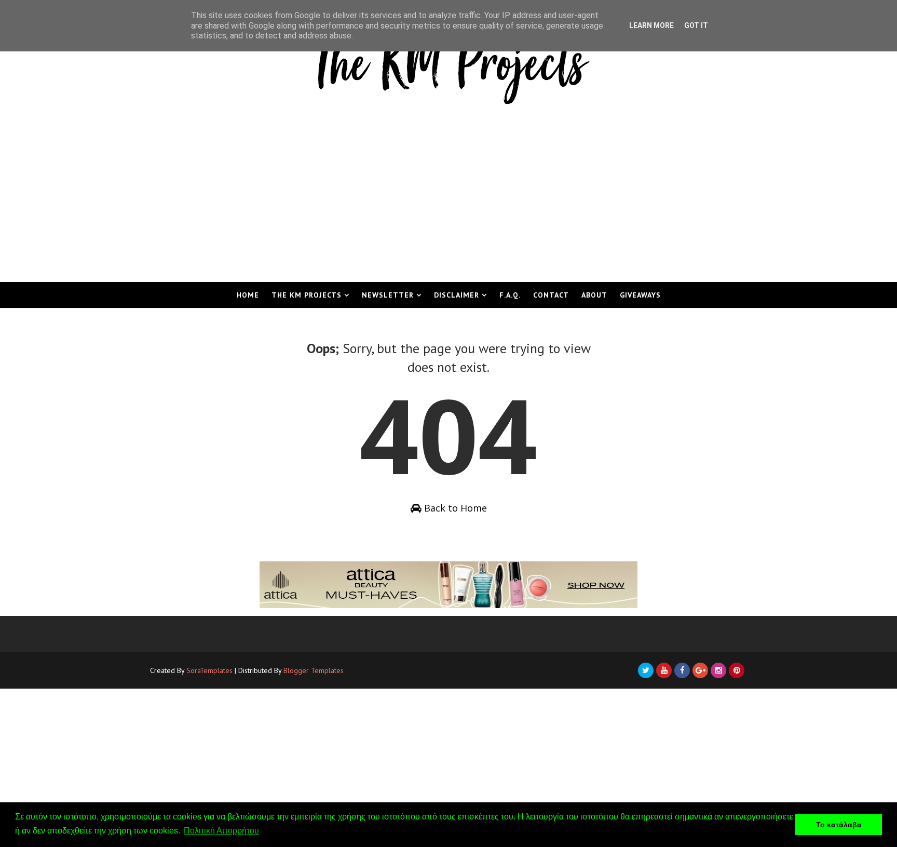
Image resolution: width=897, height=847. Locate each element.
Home (248, 295)
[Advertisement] (448, 204)
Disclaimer (456, 295)
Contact (551, 295)
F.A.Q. (510, 295)
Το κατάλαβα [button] (839, 825)
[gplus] (700, 670)
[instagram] (718, 670)
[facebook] (682, 670)
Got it (696, 25)
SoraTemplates (209, 670)
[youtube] (664, 670)
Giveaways (640, 295)
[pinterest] (736, 670)
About (594, 295)
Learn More (651, 25)
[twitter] (646, 670)
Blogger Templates (313, 670)
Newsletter (388, 295)
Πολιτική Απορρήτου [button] (221, 830)
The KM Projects (306, 295)
